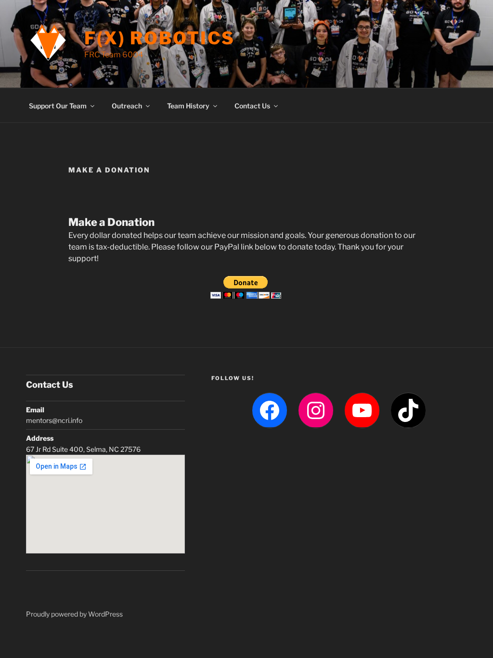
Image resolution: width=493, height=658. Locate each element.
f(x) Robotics (159, 38)
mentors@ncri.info (54, 420)
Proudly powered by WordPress (74, 614)
